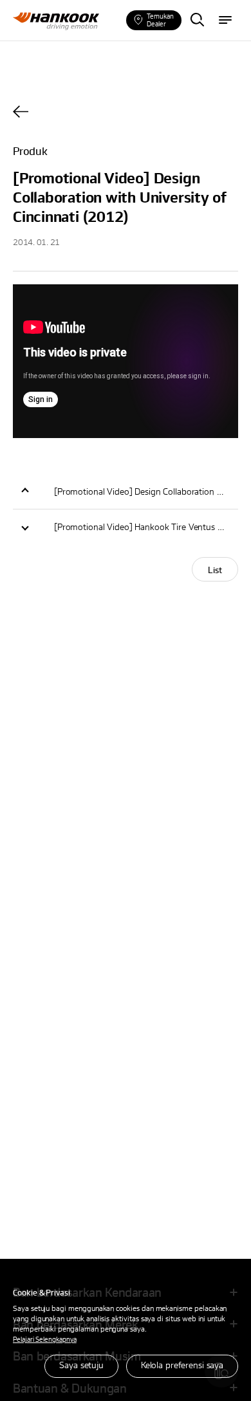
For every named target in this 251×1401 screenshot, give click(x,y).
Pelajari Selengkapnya (45, 1339)
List (215, 569)
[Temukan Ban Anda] (197, 20)
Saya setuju (81, 1365)
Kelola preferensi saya (182, 1365)
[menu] (225, 20)
